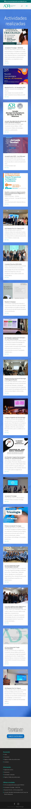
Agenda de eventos (8, 769)
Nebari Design (20, 806)
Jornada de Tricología (11, 496)
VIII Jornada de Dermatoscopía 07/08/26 (14, 785)
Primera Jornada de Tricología (13, 526)
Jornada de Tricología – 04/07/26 (14, 48)
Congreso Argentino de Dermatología (15, 417)
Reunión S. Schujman (10, 302)
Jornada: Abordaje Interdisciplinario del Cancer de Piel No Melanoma (15, 121)
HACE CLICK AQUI (16, 736)
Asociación (6, 757)
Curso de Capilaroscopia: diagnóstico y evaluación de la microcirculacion (15, 607)
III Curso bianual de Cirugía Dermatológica (12, 648)
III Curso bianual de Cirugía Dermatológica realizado (12, 566)
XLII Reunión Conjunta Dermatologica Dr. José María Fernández (15, 338)
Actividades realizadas (9, 774)
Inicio (5, 754)
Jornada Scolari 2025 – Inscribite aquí (15, 156)
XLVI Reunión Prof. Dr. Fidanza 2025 (14, 228)
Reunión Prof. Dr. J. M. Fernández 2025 (15, 87)
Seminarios (7, 772)
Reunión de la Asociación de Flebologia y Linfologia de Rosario (15, 379)
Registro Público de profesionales (12, 759)
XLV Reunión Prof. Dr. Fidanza (13, 688)
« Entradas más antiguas (9, 709)
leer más (7, 63)
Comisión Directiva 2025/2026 (13, 264)
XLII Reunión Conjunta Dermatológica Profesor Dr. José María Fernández (15, 457)
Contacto (6, 762)
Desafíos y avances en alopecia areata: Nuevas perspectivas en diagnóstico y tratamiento (15, 193)
